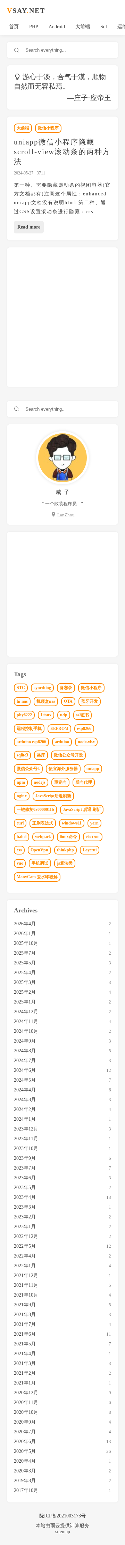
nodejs (39, 782)
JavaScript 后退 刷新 (82, 809)
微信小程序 (48, 128)
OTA (68, 701)
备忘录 (66, 687)
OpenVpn (39, 850)
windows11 (72, 823)
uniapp (92, 768)
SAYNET (26, 10)
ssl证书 (82, 714)
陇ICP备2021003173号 (62, 1515)
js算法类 (65, 863)
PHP (33, 26)
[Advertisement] (62, 317)
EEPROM (59, 728)
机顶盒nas (45, 701)
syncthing (42, 687)
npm (21, 782)
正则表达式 (42, 823)
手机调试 (40, 863)
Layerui (90, 850)
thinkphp (65, 850)
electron (93, 836)
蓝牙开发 (89, 701)
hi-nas (22, 701)
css (19, 850)
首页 (14, 26)
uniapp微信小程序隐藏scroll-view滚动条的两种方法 (62, 152)
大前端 (82, 26)
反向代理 (83, 782)
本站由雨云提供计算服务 (62, 1525)
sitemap (62, 1531)
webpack (43, 836)
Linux (46, 714)
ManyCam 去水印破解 (37, 876)
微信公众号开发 (68, 755)
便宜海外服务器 (63, 768)
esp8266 (84, 728)
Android (57, 26)
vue (20, 863)
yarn (94, 823)
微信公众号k (28, 768)
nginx (22, 795)
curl (20, 823)
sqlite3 (22, 755)
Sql (103, 26)
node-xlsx (86, 741)
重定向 (60, 782)
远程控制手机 (29, 728)
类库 (41, 755)
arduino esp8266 (31, 741)
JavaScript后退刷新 (53, 795)
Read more (28, 227)
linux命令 (68, 836)
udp (63, 714)
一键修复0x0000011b (35, 809)
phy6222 (24, 714)
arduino (62, 741)
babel (21, 836)
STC (21, 687)
